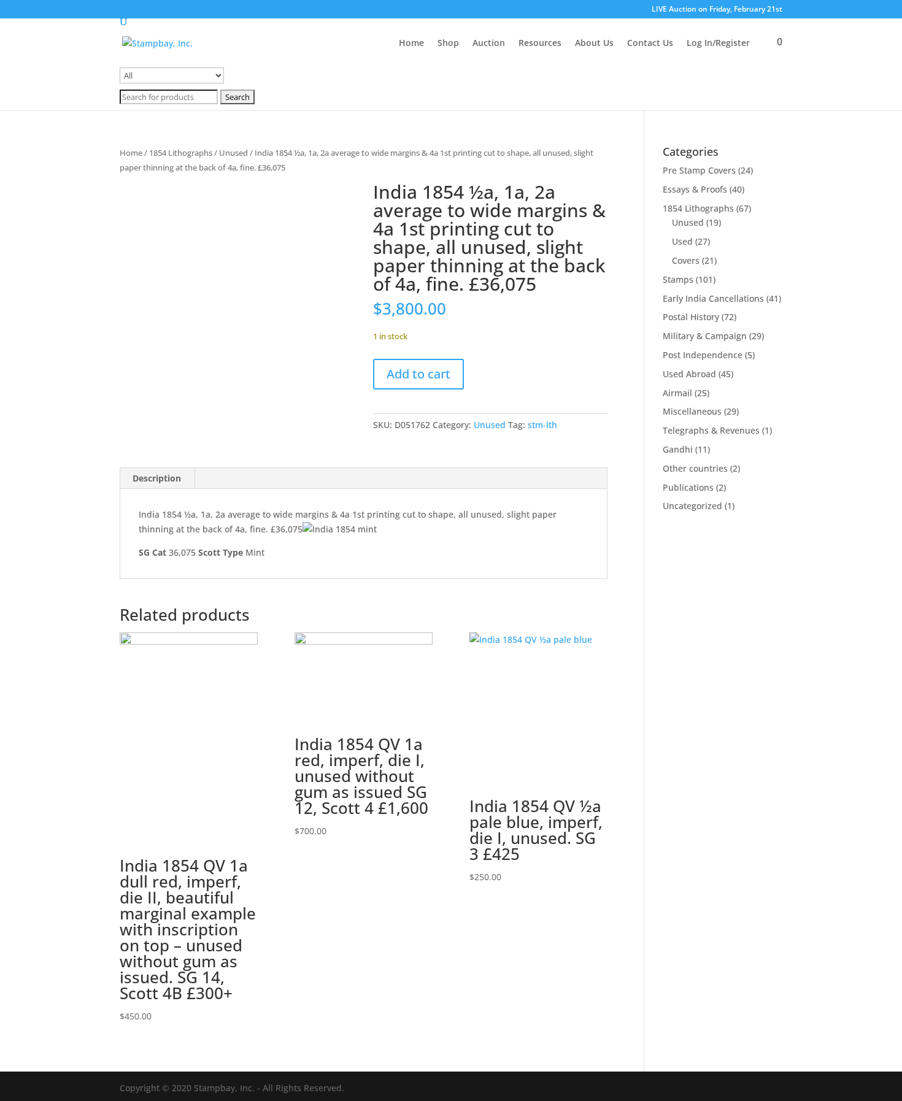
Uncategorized (692, 506)
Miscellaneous (692, 411)
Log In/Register (718, 43)
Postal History (691, 317)
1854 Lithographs (180, 152)
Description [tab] (157, 478)
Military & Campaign (705, 336)
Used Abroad (689, 374)
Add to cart (418, 374)
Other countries (695, 468)
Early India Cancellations (713, 298)
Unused (233, 152)
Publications (688, 487)
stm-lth (542, 425)
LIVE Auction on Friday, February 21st (717, 10)
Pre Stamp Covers (699, 170)
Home (411, 43)
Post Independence (702, 355)
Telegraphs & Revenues (711, 430)
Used (682, 241)
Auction (488, 43)
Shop (448, 43)
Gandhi (678, 449)
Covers (686, 260)
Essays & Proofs (695, 189)
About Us (594, 43)
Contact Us (650, 43)
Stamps (678, 279)
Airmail (677, 393)
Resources (539, 43)
